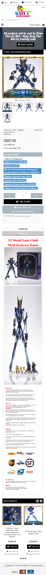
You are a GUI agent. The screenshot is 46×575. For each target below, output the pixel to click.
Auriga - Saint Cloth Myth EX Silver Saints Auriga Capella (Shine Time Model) (35, 532)
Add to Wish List (24, 208)
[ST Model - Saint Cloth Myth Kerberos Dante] (7, 106)
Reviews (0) (23, 233)
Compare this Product (24, 211)
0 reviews (17, 216)
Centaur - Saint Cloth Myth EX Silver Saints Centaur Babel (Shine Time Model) (14, 532)
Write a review (26, 216)
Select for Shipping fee (13, 159)
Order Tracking (27, 44)
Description (23, 229)
